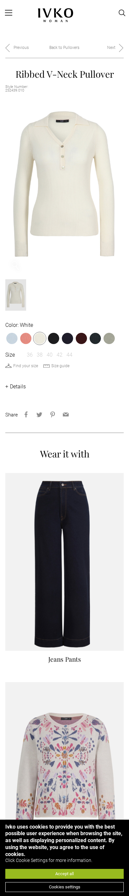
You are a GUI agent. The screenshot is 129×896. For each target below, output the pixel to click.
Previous (21, 47)
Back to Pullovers (64, 47)
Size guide (60, 366)
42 (60, 355)
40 (50, 355)
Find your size (25, 366)
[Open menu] (8, 13)
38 (40, 355)
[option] (64, 187)
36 (30, 355)
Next (111, 47)
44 (69, 355)
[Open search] (122, 13)
